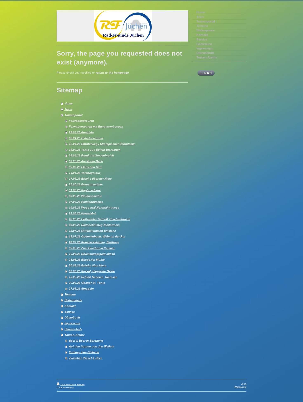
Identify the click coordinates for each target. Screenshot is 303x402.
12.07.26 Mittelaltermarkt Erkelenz (92, 230)
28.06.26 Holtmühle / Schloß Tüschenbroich (99, 219)
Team (68, 109)
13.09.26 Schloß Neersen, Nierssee (93, 277)
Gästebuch (72, 317)
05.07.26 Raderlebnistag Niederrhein (94, 225)
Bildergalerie (73, 300)
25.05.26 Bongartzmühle (86, 184)
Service (70, 311)
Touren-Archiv (75, 334)
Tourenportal (74, 115)
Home (69, 103)
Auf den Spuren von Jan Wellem (91, 346)
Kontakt (70, 306)
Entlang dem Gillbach (84, 352)
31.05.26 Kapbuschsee (85, 190)
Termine (70, 294)
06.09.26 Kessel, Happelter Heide (92, 271)
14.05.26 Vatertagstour (84, 172)
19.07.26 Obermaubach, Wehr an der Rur (97, 236)
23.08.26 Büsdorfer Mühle (87, 259)
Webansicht (240, 387)
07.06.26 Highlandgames (86, 201)
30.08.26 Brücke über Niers (87, 265)
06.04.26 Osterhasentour (86, 138)
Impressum (72, 323)
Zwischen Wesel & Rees (85, 358)
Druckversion (67, 384)
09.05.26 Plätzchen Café (85, 167)
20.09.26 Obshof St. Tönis (87, 282)
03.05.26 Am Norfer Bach (86, 161)
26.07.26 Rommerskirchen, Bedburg (94, 242)
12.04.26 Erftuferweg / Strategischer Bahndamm (102, 144)
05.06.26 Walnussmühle (85, 196)
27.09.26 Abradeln (81, 288)
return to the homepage (112, 72)
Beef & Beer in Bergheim (86, 340)
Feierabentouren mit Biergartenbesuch (96, 126)
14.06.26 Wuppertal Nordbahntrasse (94, 207)
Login (243, 384)
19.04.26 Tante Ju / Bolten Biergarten (95, 149)
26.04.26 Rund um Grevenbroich (91, 155)
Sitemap (80, 384)
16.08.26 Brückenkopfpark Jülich (92, 253)
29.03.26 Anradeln (81, 132)
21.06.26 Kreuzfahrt (82, 213)
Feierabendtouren (81, 120)
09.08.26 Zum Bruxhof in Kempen (92, 248)
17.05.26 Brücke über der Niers (90, 178)
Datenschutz (73, 329)
